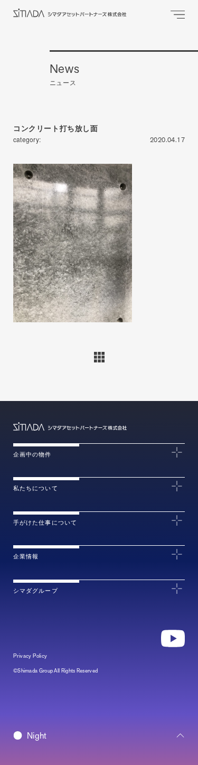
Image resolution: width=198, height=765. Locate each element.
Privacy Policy (30, 655)
